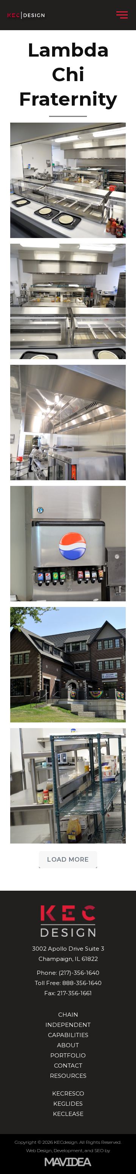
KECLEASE (68, 1113)
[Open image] (68, 180)
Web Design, (39, 1150)
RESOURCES (68, 1075)
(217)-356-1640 (79, 972)
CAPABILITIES (68, 1035)
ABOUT (68, 1045)
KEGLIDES (68, 1103)
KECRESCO (68, 1093)
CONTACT (68, 1065)
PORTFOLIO (68, 1055)
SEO (99, 1150)
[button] (122, 15)
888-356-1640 (82, 983)
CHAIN (68, 1014)
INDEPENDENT (68, 1024)
